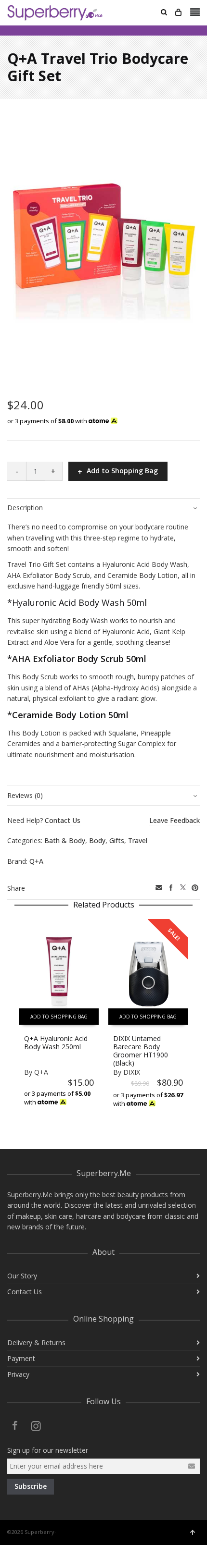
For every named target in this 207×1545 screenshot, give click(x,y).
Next (193, 1021)
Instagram (36, 1425)
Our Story (22, 1275)
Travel (137, 840)
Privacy (18, 1374)
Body (97, 840)
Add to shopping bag (59, 1016)
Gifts (116, 840)
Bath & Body (64, 840)
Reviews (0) (25, 795)
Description (25, 507)
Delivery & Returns (36, 1342)
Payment (21, 1358)
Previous (13, 1021)
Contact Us (24, 1291)
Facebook (15, 1425)
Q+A (36, 861)
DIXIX (131, 1072)
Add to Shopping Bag (122, 470)
